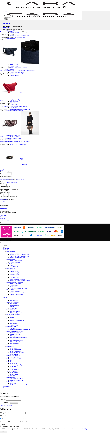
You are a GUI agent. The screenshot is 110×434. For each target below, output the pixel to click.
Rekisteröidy (3, 431)
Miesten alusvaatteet (15, 283)
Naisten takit (10, 339)
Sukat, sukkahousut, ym (16, 380)
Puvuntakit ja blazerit (16, 266)
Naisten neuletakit (15, 311)
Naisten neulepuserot (16, 312)
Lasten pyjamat (14, 374)
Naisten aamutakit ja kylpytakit (18, 337)
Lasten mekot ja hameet (13, 355)
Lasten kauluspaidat (15, 349)
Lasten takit (13, 383)
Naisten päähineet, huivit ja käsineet (20, 109)
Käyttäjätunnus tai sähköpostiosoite (10, 396)
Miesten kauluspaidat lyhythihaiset (19, 35)
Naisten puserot (14, 305)
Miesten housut (10, 268)
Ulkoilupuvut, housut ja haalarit (18, 385)
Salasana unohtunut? (6, 405)
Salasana (3, 399)
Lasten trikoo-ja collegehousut (18, 144)
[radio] (55, 172)
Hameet (12, 317)
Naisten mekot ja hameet (13, 314)
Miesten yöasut (14, 66)
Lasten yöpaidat (14, 372)
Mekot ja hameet (14, 136)
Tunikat (12, 306)
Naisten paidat (10, 299)
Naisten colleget (14, 300)
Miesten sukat (14, 64)
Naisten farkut (14, 103)
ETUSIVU (6, 28)
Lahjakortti (3, 215)
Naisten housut (14, 101)
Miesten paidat (10, 31)
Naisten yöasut (14, 335)
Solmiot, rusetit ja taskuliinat (17, 279)
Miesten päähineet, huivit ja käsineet (20, 280)
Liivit (11, 360)
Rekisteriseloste (4, 220)
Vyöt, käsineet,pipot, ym (16, 378)
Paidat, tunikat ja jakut (12, 302)
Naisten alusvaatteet (15, 332)
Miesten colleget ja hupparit (17, 37)
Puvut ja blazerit (10, 263)
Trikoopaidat (13, 303)
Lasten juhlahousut (15, 369)
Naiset (7, 32)
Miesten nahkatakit (15, 291)
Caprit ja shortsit (14, 104)
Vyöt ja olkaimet (14, 277)
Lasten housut (14, 143)
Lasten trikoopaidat (15, 351)
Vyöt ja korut (13, 107)
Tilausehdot (3, 217)
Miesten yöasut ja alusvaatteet (14, 282)
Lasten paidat (10, 346)
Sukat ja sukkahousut (15, 334)
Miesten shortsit (14, 274)
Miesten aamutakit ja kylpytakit (18, 67)
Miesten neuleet (10, 38)
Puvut (11, 265)
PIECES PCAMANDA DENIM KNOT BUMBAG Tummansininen (17, 70)
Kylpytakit (12, 375)
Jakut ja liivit (13, 308)
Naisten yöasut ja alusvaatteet (14, 110)
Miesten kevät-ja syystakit (17, 72)
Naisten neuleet (10, 309)
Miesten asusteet (11, 276)
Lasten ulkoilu (10, 381)
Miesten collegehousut (16, 273)
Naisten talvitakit (14, 343)
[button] (5, 170)
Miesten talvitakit (14, 75)
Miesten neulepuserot (16, 260)
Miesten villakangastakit (16, 74)
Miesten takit (10, 69)
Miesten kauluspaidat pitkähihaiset (19, 34)
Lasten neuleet (14, 354)
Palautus (2, 218)
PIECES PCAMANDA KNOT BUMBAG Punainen (13, 106)
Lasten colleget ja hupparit (17, 352)
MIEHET (5, 250)
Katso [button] (1, 65)
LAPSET (5, 345)
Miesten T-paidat (14, 253)
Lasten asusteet (10, 377)
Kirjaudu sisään (13, 402)
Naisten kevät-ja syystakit (17, 340)
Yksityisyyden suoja (87, 429)
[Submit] (4, 247)
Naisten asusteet (14, 32)
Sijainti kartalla (4, 199)
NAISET (5, 297)
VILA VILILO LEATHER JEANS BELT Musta (12, 179)
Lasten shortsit (14, 368)
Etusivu (2, 32)
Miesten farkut (14, 271)
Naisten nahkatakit (15, 342)
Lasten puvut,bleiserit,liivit (13, 138)
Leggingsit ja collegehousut (17, 100)
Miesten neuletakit (15, 262)
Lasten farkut (13, 366)
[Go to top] (0, 242)
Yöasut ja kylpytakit (11, 371)
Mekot (11, 316)
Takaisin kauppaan (11, 182)
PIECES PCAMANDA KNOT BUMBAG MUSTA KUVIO (15, 142)
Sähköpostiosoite (5, 413)
